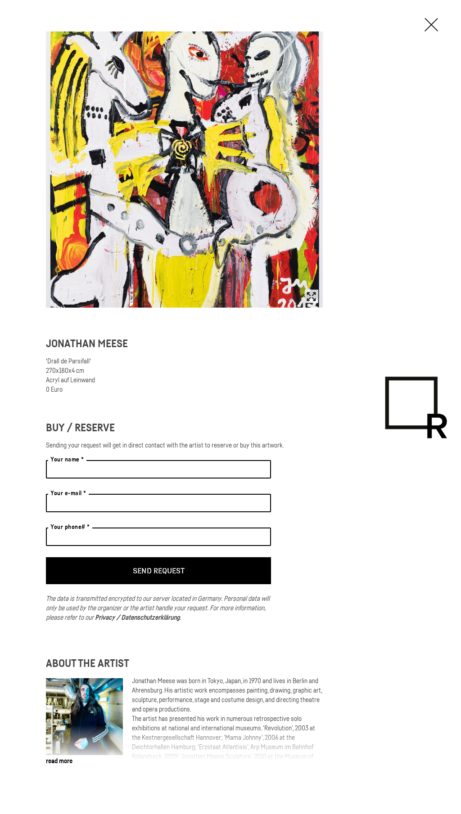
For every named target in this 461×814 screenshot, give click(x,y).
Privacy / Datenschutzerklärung (137, 617)
